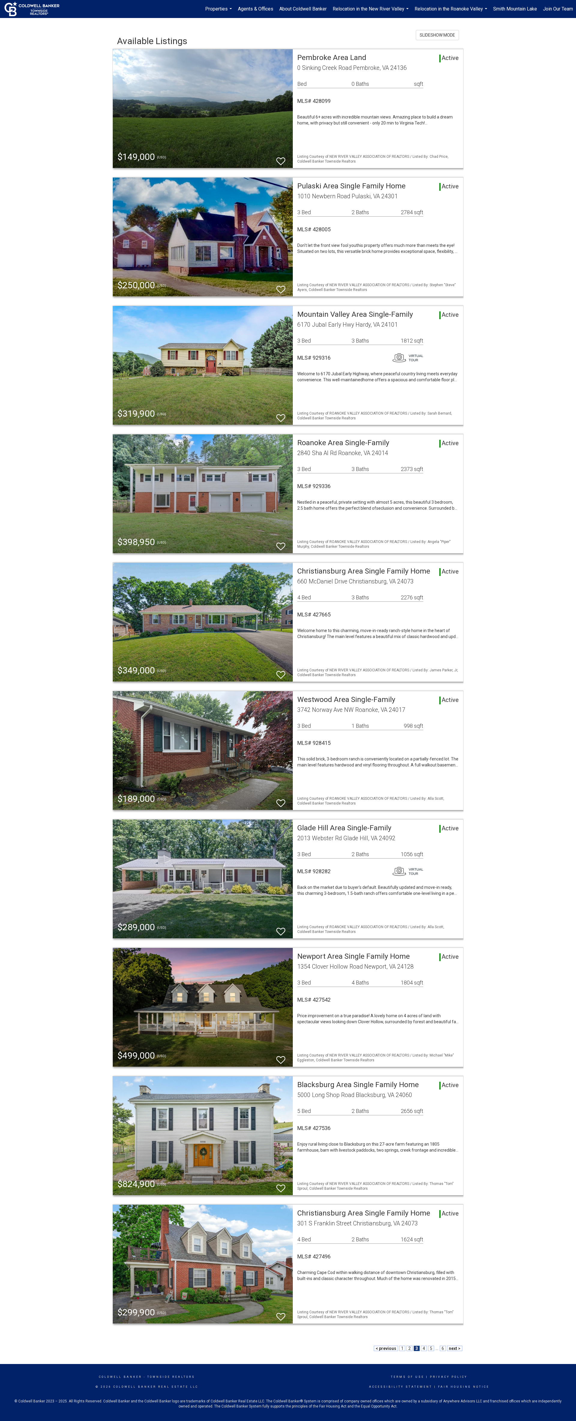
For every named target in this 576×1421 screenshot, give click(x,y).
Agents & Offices (255, 9)
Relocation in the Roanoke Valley (452, 12)
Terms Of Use (407, 1376)
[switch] (280, 158)
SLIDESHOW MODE (437, 35)
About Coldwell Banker (303, 9)
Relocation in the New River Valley (371, 12)
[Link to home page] (34, 9)
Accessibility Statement (400, 1386)
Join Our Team (558, 9)
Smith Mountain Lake (515, 9)
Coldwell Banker (120, 1376)
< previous (386, 1348)
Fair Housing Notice (463, 1386)
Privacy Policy (448, 1376)
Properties (219, 12)
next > (454, 1348)
